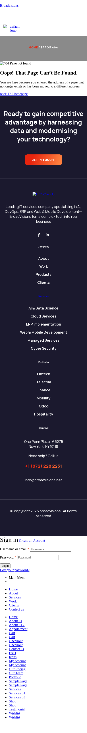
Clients (14, 605)
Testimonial (17, 709)
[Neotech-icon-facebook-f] (39, 16)
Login (5, 565)
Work (13, 601)
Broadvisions (9, 5)
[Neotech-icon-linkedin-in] (47, 16)
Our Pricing (17, 669)
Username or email (14, 549)
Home (33, 47)
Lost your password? (14, 570)
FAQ (12, 653)
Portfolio (15, 677)
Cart (12, 633)
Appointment (18, 629)
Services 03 (17, 697)
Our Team (16, 673)
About (13, 593)
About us (15, 621)
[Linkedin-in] (47, 235)
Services (43, 296)
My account (17, 661)
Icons (13, 657)
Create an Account (32, 540)
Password (8, 557)
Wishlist (14, 713)
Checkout (16, 641)
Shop (12, 701)
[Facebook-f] (39, 235)
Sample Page (18, 681)
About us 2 (17, 625)
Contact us (16, 609)
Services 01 (17, 693)
